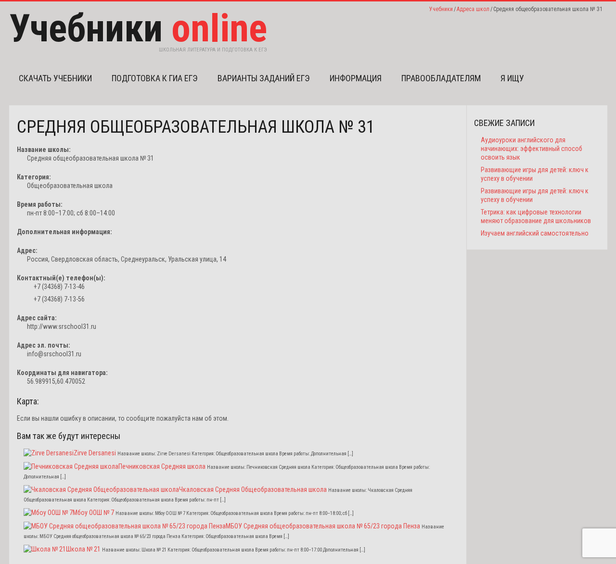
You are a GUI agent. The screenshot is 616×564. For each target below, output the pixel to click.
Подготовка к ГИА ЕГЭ (155, 78)
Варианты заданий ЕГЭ (264, 78)
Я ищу (512, 78)
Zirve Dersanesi (95, 453)
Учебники (441, 9)
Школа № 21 (83, 549)
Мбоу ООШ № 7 (93, 512)
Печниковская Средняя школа (161, 466)
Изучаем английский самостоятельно (535, 233)
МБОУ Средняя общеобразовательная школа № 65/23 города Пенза (323, 526)
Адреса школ (473, 9)
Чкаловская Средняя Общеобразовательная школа (253, 489)
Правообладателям (441, 78)
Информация (356, 78)
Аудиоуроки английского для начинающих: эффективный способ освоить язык (531, 148)
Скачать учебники (55, 78)
